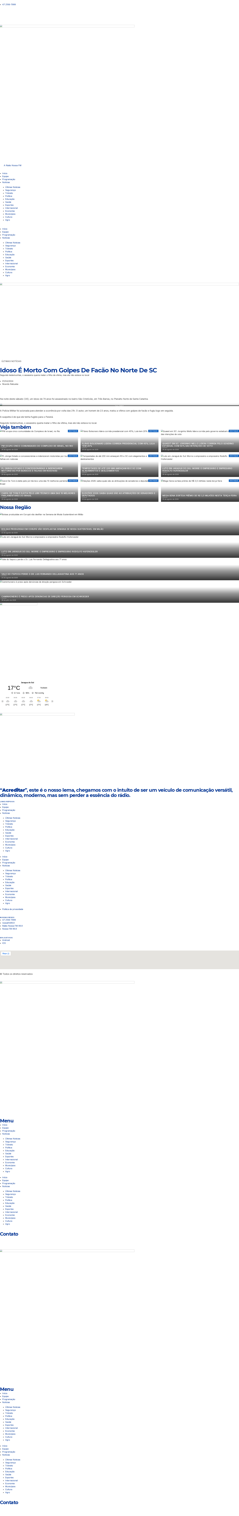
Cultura (8, 217)
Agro (7, 220)
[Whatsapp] (3, 1240)
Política (8, 196)
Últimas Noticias (12, 187)
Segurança (10, 190)
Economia (10, 211)
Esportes (9, 205)
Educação (10, 199)
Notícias (6, 182)
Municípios (11, 214)
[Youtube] (17, 15)
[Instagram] (3, 15)
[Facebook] (10, 15)
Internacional (11, 208)
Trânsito (9, 193)
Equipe (5, 176)
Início (4, 173)
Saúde (8, 202)
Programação (8, 179)
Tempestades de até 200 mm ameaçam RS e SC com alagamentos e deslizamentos (198, 361)
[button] (119, 225)
